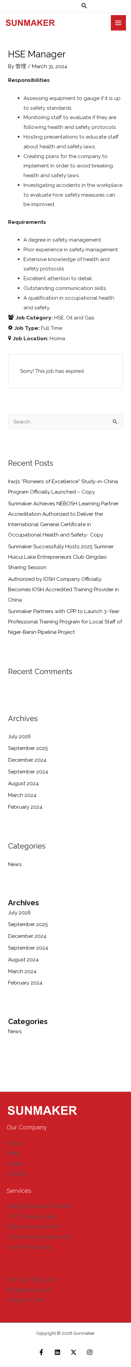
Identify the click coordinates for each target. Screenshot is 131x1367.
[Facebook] (41, 1352)
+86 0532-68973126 (32, 1279)
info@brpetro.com (29, 1290)
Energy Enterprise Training (39, 1206)
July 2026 (19, 736)
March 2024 (22, 795)
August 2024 (23, 783)
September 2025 (28, 748)
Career (15, 1163)
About (14, 1143)
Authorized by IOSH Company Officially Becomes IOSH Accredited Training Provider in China (63, 589)
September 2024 (28, 771)
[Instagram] (90, 1352)
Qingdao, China (25, 1300)
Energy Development (33, 1226)
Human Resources (29, 1247)
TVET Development (32, 1216)
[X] (74, 1352)
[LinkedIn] (57, 1352)
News (15, 864)
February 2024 (25, 807)
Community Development (39, 1237)
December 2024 (27, 760)
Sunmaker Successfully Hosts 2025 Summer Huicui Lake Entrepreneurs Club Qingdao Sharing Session (61, 556)
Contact (17, 1173)
